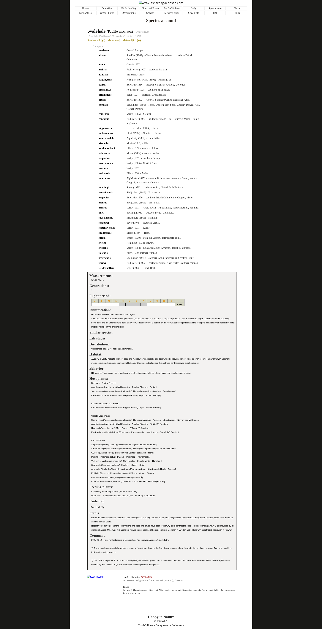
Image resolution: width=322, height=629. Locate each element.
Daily (193, 8)
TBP (215, 13)
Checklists (193, 13)
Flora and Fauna (150, 8)
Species (150, 13)
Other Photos (107, 13)
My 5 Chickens (172, 8)
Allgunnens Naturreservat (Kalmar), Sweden (159, 580)
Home (85, 8)
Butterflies (107, 8)
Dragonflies (85, 13)
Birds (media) (128, 8)
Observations (128, 13)
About (236, 8)
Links (237, 13)
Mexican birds (171, 13)
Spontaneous (215, 8)
